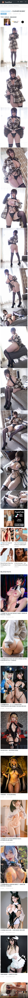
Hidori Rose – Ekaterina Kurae (9, 750)
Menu (21, 1)
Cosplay (6, 17)
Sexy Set (5, 5)
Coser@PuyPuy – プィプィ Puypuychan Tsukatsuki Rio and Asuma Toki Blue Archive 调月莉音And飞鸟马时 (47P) (13, 706)
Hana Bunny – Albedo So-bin (9, 974)
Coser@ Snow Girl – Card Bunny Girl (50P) (13, 930)
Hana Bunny (6, 11)
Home (2, 5)
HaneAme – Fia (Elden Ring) (8, 794)
